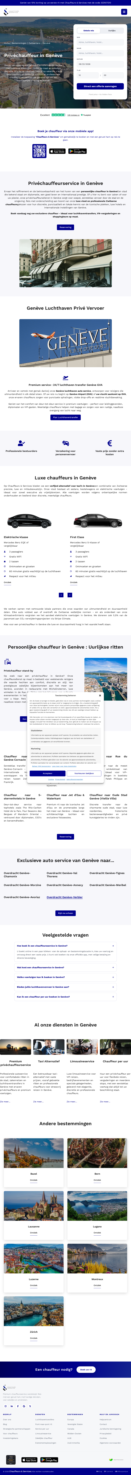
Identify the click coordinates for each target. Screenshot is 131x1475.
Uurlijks (112, 30)
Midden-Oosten (74, 1434)
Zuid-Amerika (73, 1443)
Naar (79, 48)
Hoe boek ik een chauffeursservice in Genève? (42, 945)
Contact (103, 1424)
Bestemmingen (19, 43)
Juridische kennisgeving (110, 1429)
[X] (30, 1406)
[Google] (23, 1406)
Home (7, 43)
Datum (80, 59)
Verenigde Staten (75, 1424)
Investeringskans (10, 1438)
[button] (100, 695)
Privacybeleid (60, 779)
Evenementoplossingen (45, 1443)
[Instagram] (5, 1406)
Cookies (51, 779)
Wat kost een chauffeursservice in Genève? (40, 967)
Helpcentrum (105, 1420)
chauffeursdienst (40, 65)
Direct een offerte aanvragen (100, 86)
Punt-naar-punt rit (43, 1424)
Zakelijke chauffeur (43, 1438)
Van (78, 37)
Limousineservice (82, 1061)
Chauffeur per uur (115, 1061)
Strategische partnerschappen (16, 1429)
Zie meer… (5, 1101)
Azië (69, 1438)
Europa (70, 1420)
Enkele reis (89, 30)
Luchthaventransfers (44, 1420)
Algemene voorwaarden (110, 1443)
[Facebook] (17, 1406)
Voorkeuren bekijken (84, 773)
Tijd (79, 70)
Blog (5, 1424)
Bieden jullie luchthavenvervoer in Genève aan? (43, 987)
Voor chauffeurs (10, 1434)
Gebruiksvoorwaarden (75, 779)
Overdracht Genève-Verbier (65, 897)
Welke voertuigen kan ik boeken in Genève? (41, 977)
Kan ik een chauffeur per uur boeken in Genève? (43, 996)
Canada (70, 1429)
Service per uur (42, 1429)
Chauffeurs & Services (20, 1471)
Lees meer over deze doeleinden (64, 766)
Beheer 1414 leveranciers (41, 766)
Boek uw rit (86, 1369)
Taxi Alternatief (49, 1061)
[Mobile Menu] (124, 12)
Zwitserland (34, 43)
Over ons (7, 1420)
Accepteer (47, 773)
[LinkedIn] (11, 1406)
